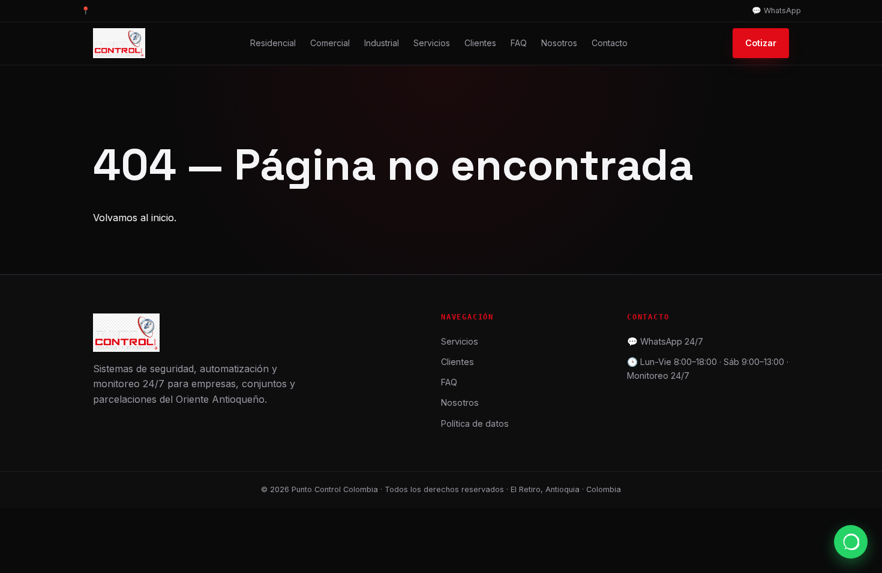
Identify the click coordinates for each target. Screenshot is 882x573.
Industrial (381, 43)
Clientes (480, 43)
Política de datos (475, 423)
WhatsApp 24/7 (671, 341)
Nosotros (559, 43)
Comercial (330, 43)
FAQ (519, 43)
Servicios (431, 43)
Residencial (273, 43)
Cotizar (760, 43)
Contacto (610, 43)
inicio (162, 218)
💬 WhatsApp (776, 10)
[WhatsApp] (851, 542)
